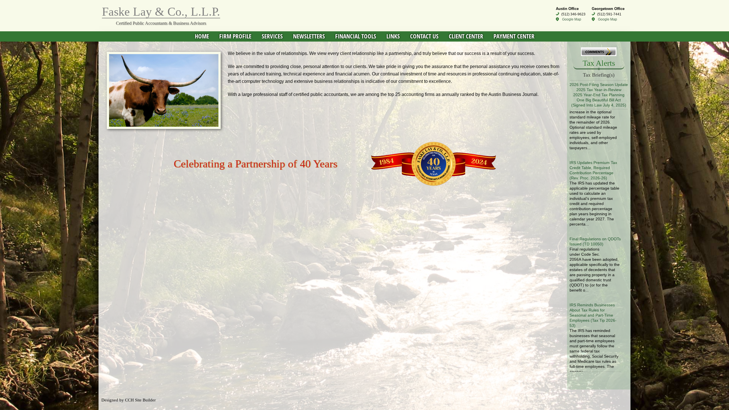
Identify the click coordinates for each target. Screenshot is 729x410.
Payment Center (514, 36)
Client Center (466, 36)
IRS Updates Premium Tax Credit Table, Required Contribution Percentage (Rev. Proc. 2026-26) (593, 150)
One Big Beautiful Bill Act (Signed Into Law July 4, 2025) (598, 102)
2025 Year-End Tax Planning (598, 95)
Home (202, 36)
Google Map (571, 19)
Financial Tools (355, 36)
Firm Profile (235, 36)
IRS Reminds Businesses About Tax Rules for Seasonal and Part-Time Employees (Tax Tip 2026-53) (593, 294)
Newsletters (309, 36)
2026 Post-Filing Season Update (599, 84)
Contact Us (424, 36)
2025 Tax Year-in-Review (598, 89)
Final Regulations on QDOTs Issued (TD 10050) (595, 221)
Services (272, 36)
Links (393, 36)
